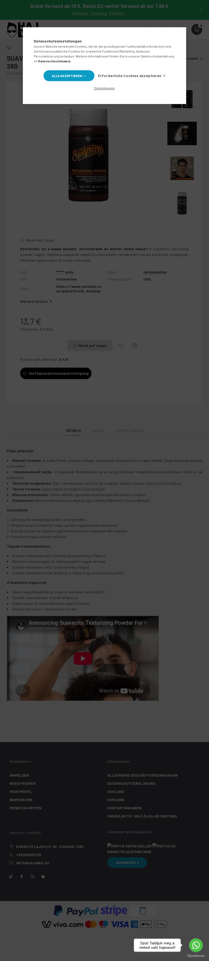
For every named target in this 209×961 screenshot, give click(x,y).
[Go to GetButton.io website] (196, 955)
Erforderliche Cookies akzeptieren (129, 75)
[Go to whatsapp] (196, 945)
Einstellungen (104, 88)
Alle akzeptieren (67, 76)
